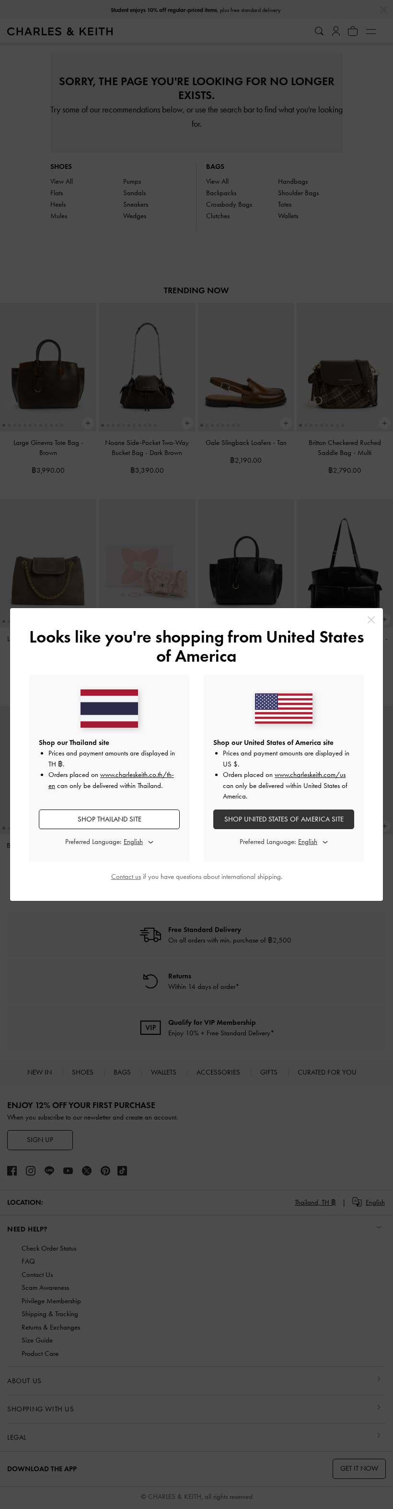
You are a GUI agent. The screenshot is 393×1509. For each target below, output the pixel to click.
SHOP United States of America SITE (284, 819)
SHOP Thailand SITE (109, 819)
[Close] (371, 620)
